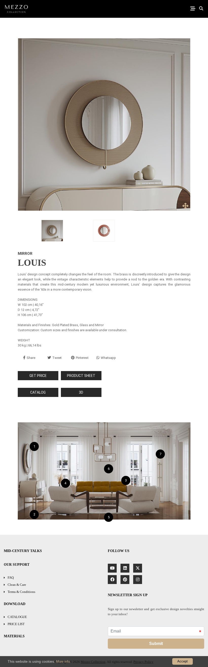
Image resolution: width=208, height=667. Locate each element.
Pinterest (82, 358)
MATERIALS (14, 636)
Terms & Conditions (21, 592)
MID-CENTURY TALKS (23, 551)
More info (63, 661)
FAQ (11, 577)
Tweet (57, 358)
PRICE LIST (16, 624)
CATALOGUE (17, 617)
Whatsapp (108, 358)
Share (31, 358)
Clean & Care (17, 585)
